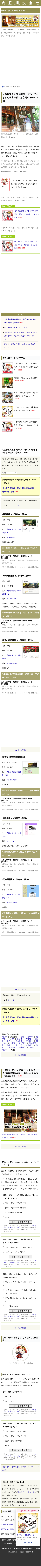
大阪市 (4, 1037)
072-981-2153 (12, 663)
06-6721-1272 (12, 841)
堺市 (22, 1037)
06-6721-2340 (12, 902)
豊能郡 (31, 1047)
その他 (7, 1217)
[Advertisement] (20, 61)
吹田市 (19, 1039)
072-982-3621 (12, 599)
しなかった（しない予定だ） (15, 1252)
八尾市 (11, 1039)
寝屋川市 (19, 1041)
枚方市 (9, 1041)
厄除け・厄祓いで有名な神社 (15, 1203)
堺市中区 (19, 1045)
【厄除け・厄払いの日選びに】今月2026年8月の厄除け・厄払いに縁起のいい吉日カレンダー (20, 336)
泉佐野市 (22, 1043)
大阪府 (4, 1050)
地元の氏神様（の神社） (14, 1212)
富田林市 (29, 1045)
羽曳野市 (22, 1047)
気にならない (9, 1401)
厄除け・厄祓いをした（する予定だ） (18, 1247)
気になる (8, 1396)
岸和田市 (29, 1041)
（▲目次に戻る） (20, 750)
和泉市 (9, 1045)
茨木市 (28, 1039)
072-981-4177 (12, 537)
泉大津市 (12, 1047)
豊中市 (30, 1037)
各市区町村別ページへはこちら (15, 327)
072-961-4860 (12, 780)
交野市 (12, 1043)
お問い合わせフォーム (26, 1492)
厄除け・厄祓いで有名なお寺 (15, 1208)
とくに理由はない (11, 1306)
